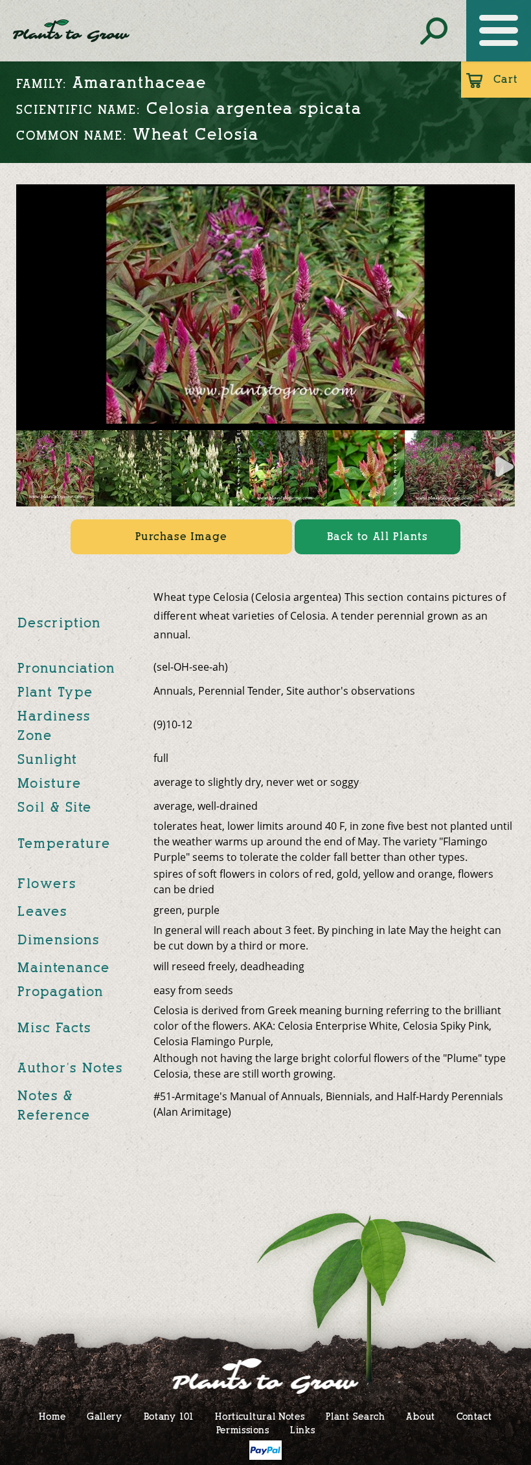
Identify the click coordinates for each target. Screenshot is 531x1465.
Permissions (242, 1430)
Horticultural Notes (259, 1416)
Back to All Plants (377, 536)
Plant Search (355, 1416)
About (420, 1416)
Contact (474, 1416)
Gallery (104, 1416)
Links (302, 1430)
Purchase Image (181, 536)
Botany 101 (169, 1416)
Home (52, 1416)
